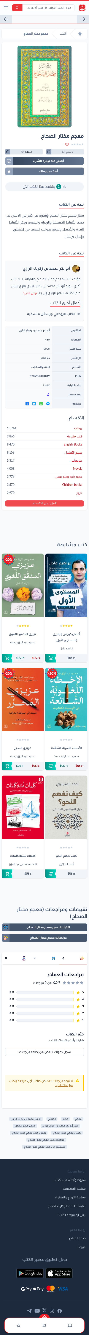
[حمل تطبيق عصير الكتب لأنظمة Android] (30, 1273)
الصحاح (52, 1119)
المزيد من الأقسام (45, 503)
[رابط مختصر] (29, 394)
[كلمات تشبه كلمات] (23, 807)
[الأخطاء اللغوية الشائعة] (66, 699)
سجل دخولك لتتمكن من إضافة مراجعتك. (45, 1052)
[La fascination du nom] (83, 19)
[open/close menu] (6, 7)
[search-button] (17, 7)
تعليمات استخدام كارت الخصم (67, 1206)
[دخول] (18, 1325)
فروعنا (82, 1247)
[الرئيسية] (80, 34)
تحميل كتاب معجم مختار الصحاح (29, 1133)
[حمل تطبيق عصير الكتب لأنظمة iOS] (59, 1273)
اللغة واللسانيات (40, 367)
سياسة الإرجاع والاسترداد (70, 1197)
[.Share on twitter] (34, 403)
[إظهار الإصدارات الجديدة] (44, 1316)
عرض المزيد (30, 293)
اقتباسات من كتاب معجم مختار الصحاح (44, 1146)
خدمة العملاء (77, 1238)
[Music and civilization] (6, 19)
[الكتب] (70, 1325)
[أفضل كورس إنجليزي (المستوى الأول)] (66, 585)
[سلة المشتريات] (44, 1325)
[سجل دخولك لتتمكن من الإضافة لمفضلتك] (67, 144)
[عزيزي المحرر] (23, 699)
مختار (65, 1119)
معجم (78, 1119)
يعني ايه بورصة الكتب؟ (71, 1214)
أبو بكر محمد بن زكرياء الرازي (46, 269)
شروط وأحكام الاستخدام (70, 1180)
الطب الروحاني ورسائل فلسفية (51, 314)
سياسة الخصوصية (74, 1188)
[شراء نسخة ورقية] (66, 658)
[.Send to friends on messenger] (48, 403)
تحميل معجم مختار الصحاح (67, 1133)
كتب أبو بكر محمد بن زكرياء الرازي (60, 1126)
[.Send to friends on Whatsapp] (41, 403)
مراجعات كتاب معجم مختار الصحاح (46, 1139)
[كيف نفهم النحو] (66, 807)
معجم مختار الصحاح (24, 1126)
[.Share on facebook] (27, 403)
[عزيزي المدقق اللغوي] (23, 585)
